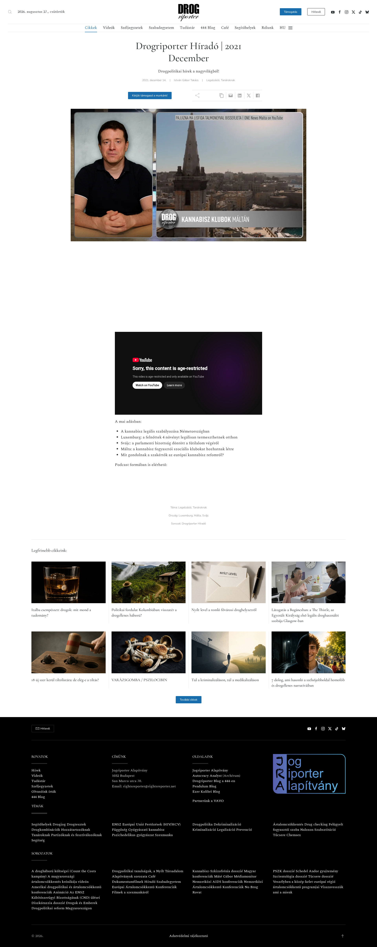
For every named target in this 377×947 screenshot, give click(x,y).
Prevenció (243, 829)
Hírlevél (316, 12)
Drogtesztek (76, 824)
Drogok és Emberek (81, 903)
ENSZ (116, 824)
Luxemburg (186, 515)
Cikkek (91, 28)
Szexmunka (164, 835)
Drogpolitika (202, 824)
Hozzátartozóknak (75, 829)
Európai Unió (133, 824)
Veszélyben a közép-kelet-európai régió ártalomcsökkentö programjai (304, 884)
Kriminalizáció (204, 829)
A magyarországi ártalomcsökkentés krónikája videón (60, 879)
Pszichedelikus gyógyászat (133, 835)
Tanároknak (228, 80)
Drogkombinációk (45, 829)
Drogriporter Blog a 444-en (213, 781)
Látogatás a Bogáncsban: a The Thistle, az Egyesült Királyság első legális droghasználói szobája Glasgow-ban (305, 615)
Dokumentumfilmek (127, 881)
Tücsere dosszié (320, 876)
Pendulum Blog (204, 786)
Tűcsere (279, 835)
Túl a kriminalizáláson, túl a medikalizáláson (225, 680)
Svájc (205, 515)
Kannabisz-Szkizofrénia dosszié (217, 871)
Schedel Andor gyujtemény (317, 871)
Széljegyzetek (132, 28)
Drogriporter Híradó (194, 523)
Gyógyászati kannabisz (146, 829)
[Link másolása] (221, 95)
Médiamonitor (245, 876)
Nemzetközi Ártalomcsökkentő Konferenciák (227, 884)
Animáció (61, 892)
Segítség (38, 840)
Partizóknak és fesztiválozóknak (76, 835)
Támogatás (290, 12)
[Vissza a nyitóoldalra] (188, 12)
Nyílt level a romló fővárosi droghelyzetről (223, 610)
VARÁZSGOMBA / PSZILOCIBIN (139, 680)
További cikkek (188, 700)
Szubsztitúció (325, 829)
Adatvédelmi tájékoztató (188, 936)
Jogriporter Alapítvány (210, 770)
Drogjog (59, 824)
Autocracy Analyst (207, 775)
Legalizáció (213, 80)
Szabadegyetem (161, 28)
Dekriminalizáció (227, 824)
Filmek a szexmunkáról (130, 892)
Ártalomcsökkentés (288, 824)
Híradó (150, 881)
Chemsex (293, 835)
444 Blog (208, 28)
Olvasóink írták (43, 791)
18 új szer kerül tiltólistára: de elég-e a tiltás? (65, 680)
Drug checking (316, 824)
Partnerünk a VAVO (208, 800)
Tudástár (187, 28)
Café (225, 28)
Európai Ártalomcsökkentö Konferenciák (144, 887)
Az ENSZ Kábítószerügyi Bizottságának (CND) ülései (65, 895)
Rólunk (268, 28)
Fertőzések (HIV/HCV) (163, 824)
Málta (197, 515)
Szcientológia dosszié (290, 876)
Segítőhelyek (245, 28)
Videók (109, 28)
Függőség (119, 829)
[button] (10, 12)
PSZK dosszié (284, 871)
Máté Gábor (223, 876)
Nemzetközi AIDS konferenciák (217, 881)
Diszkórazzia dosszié (48, 903)
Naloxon (306, 829)
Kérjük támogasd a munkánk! (149, 95)
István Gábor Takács (186, 80)
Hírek (36, 770)
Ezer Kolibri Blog (206, 791)
